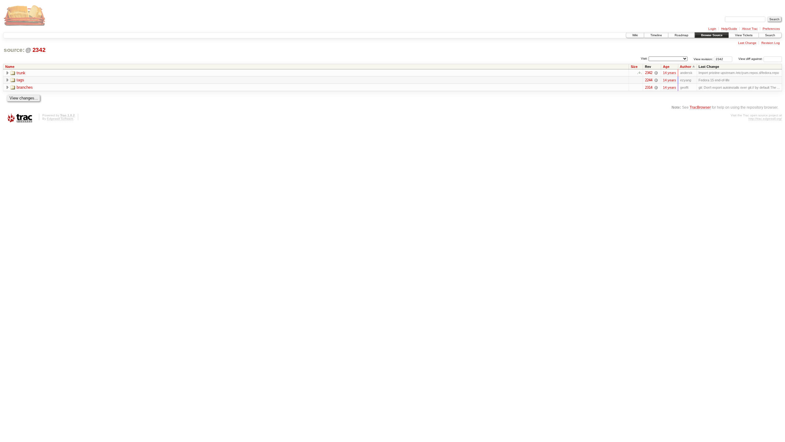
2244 (648, 80)
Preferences (771, 28)
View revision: (703, 58)
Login (712, 28)
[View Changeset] (656, 73)
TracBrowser (700, 107)
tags (20, 80)
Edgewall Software (60, 118)
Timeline (656, 35)
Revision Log (770, 43)
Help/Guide (729, 28)
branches (25, 87)
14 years (669, 73)
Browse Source (711, 35)
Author (685, 66)
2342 (39, 50)
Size (634, 66)
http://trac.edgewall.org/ (765, 118)
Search (770, 35)
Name (9, 66)
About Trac (750, 28)
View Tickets (743, 35)
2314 (648, 87)
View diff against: (751, 58)
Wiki (635, 35)
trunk (21, 73)
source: (14, 50)
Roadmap (681, 35)
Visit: (644, 58)
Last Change (747, 43)
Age (666, 66)
